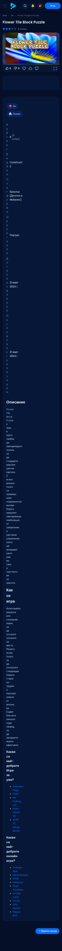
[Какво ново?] (33, 6)
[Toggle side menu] (4, 5)
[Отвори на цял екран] (55, 68)
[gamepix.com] (13, 6)
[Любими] (40, 6)
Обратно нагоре (49, 931)
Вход (52, 5)
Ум (12, 15)
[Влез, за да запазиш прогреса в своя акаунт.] (30, 68)
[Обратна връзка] (37, 68)
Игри (5, 15)
